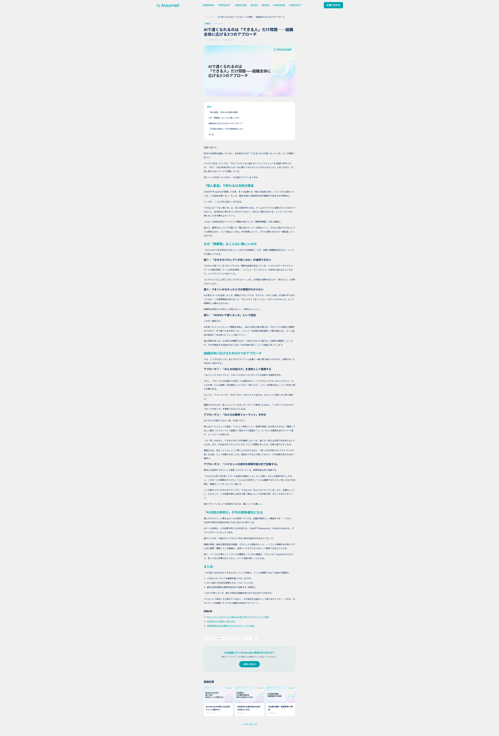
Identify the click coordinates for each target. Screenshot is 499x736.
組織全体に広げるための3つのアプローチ (225, 123)
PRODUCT (225, 5)
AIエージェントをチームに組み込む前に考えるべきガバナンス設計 (238, 616)
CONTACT (295, 5)
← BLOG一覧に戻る (249, 724)
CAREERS (279, 5)
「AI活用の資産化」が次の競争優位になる (226, 128)
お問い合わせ (333, 5)
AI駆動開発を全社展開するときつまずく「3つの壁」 (231, 625)
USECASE (241, 5)
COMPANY (208, 5)
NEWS (265, 5)
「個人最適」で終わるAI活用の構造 (223, 112)
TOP (206, 17)
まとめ (211, 134)
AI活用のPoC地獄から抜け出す (221, 621)
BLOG (254, 5)
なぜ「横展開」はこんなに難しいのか (224, 117)
